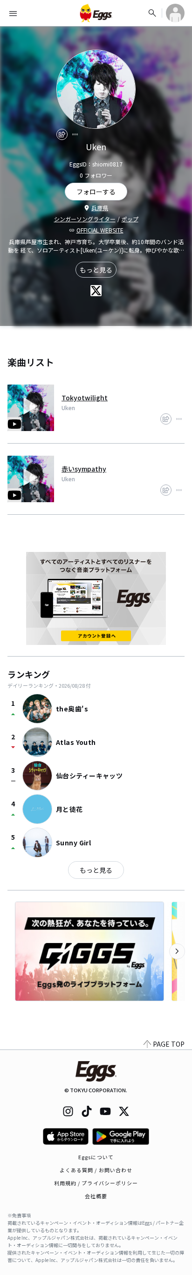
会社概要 (96, 1196)
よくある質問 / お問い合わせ (96, 1170)
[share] (62, 134)
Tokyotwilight (85, 397)
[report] (75, 134)
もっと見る (96, 269)
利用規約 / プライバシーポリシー (96, 1183)
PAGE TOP (169, 1044)
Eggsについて (96, 1157)
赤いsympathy (84, 468)
